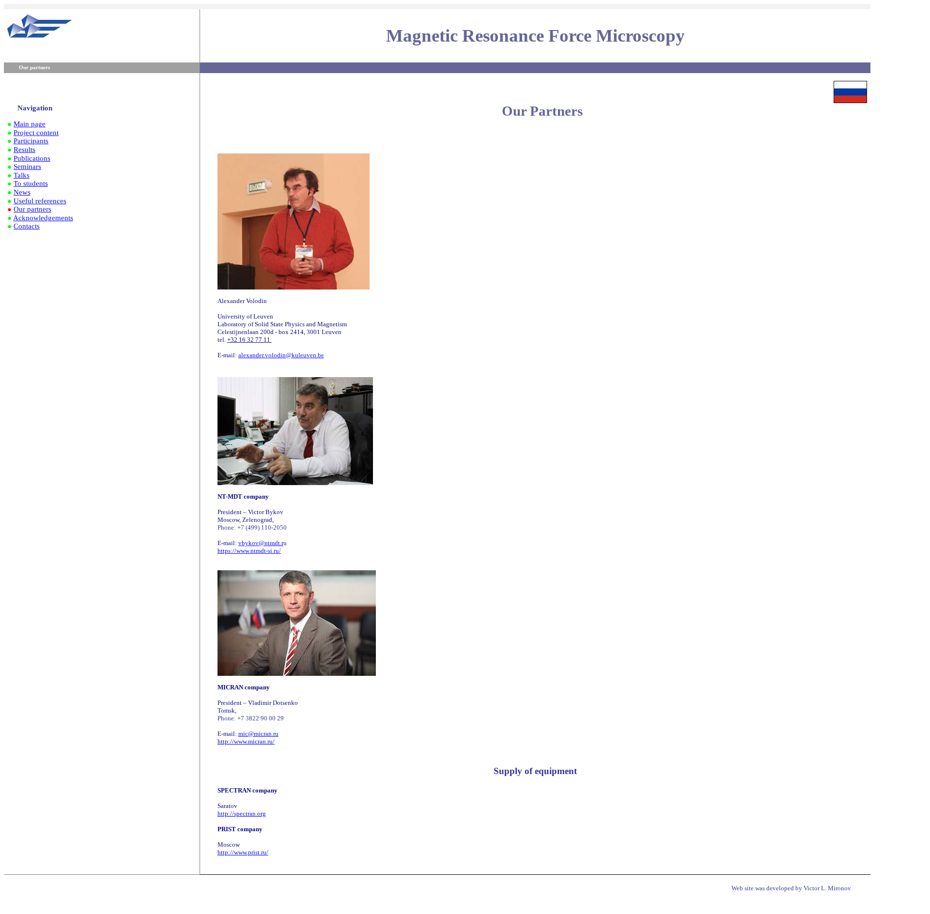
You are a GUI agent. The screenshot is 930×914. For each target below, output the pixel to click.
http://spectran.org (241, 813)
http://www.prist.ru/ (242, 852)
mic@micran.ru (258, 733)
